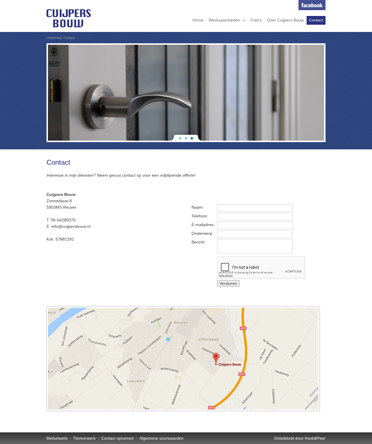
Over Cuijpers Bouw (285, 20)
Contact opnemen (117, 438)
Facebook (312, 5)
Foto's (256, 20)
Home (197, 20)
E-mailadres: (203, 224)
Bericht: (198, 242)
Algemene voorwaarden (161, 438)
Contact (316, 20)
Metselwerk (56, 438)
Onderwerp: (202, 233)
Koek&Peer (315, 438)
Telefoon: (200, 216)
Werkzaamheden (224, 20)
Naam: (198, 207)
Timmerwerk (84, 438)
